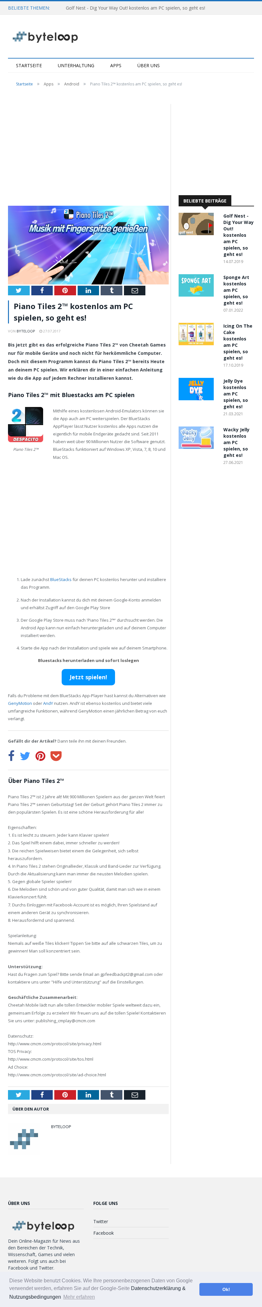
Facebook (103, 1233)
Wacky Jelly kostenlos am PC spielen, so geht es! (236, 442)
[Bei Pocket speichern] (56, 756)
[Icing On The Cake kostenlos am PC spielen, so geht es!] (198, 343)
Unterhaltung (76, 65)
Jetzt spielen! (88, 677)
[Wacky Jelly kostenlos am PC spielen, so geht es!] (198, 447)
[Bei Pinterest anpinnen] (40, 756)
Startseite (29, 65)
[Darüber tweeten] (25, 756)
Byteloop (26, 331)
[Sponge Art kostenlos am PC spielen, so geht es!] (198, 295)
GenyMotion (20, 703)
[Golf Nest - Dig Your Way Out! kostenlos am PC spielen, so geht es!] (198, 233)
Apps (115, 65)
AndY (48, 703)
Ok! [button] (226, 1289)
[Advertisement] (88, 151)
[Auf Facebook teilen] (11, 756)
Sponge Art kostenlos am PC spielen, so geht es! (236, 290)
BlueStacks (61, 579)
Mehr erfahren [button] (79, 1297)
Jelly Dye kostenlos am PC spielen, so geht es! (235, 394)
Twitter (100, 1221)
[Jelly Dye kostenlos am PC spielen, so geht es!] (198, 398)
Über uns (148, 65)
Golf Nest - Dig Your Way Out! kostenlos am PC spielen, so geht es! (135, 8)
